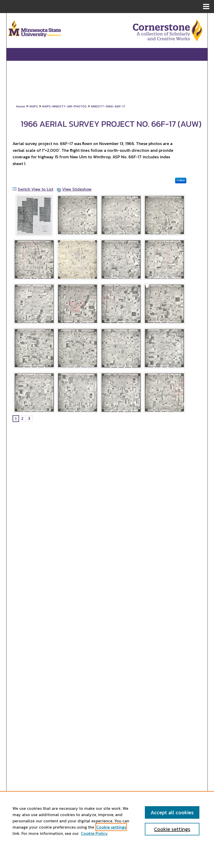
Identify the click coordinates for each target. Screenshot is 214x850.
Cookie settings (111, 827)
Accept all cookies (172, 812)
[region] (107, 820)
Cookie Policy (94, 833)
